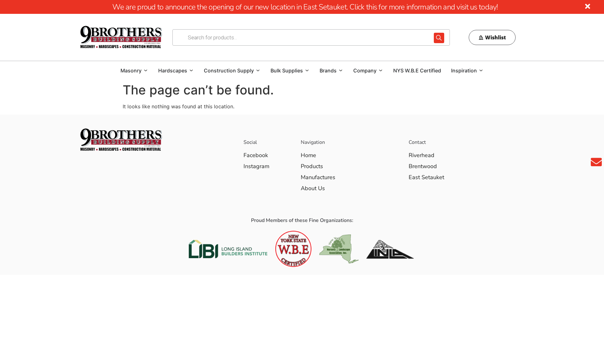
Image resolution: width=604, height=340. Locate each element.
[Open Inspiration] (481, 70)
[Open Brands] (340, 70)
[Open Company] (380, 70)
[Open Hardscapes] (191, 70)
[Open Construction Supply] (257, 70)
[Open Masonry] (145, 70)
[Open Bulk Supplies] (307, 70)
